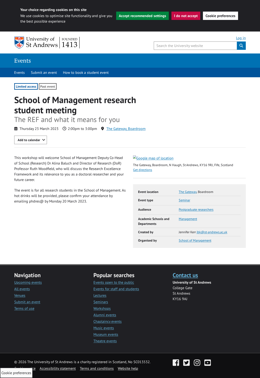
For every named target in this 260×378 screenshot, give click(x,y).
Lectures (99, 295)
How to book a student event (86, 72)
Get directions (142, 170)
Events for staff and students (116, 288)
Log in (241, 38)
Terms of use (24, 308)
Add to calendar (29, 140)
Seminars (100, 302)
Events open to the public (113, 282)
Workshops (102, 308)
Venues (19, 295)
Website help (128, 368)
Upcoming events (28, 282)
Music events (103, 328)
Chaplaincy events (107, 321)
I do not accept (186, 15)
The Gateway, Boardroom (126, 128)
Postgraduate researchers (196, 209)
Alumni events (104, 315)
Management (188, 219)
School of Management (195, 240)
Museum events (105, 334)
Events (22, 60)
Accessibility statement (58, 368)
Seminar (184, 200)
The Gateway (187, 192)
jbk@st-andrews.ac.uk (212, 232)
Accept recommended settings (142, 15)
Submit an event (44, 72)
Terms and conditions (97, 368)
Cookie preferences (220, 15)
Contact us (185, 275)
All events (22, 288)
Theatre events (105, 341)
